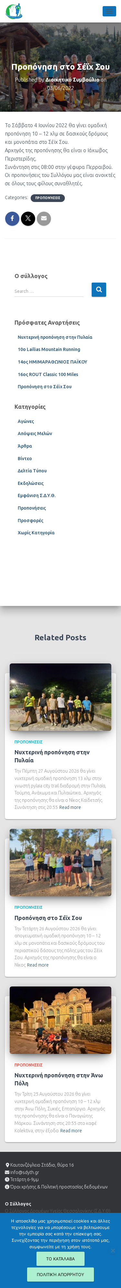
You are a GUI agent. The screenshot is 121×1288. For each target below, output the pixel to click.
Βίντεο (25, 458)
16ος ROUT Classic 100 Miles (48, 374)
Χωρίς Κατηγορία (36, 532)
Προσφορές (30, 520)
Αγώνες (26, 421)
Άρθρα (25, 446)
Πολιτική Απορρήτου (60, 1274)
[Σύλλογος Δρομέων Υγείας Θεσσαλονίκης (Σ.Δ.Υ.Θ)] (16, 11)
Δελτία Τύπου (32, 470)
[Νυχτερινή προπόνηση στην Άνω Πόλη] (60, 1019)
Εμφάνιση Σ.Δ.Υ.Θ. (36, 495)
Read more (70, 807)
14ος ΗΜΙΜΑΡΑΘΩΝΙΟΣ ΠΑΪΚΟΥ (52, 361)
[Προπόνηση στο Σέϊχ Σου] (60, 862)
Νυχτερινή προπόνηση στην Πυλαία (55, 337)
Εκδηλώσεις (31, 483)
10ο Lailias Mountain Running (49, 349)
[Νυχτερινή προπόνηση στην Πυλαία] (60, 696)
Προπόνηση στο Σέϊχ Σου (45, 386)
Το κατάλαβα (60, 1258)
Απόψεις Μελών (35, 433)
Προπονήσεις (47, 198)
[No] (112, 1250)
